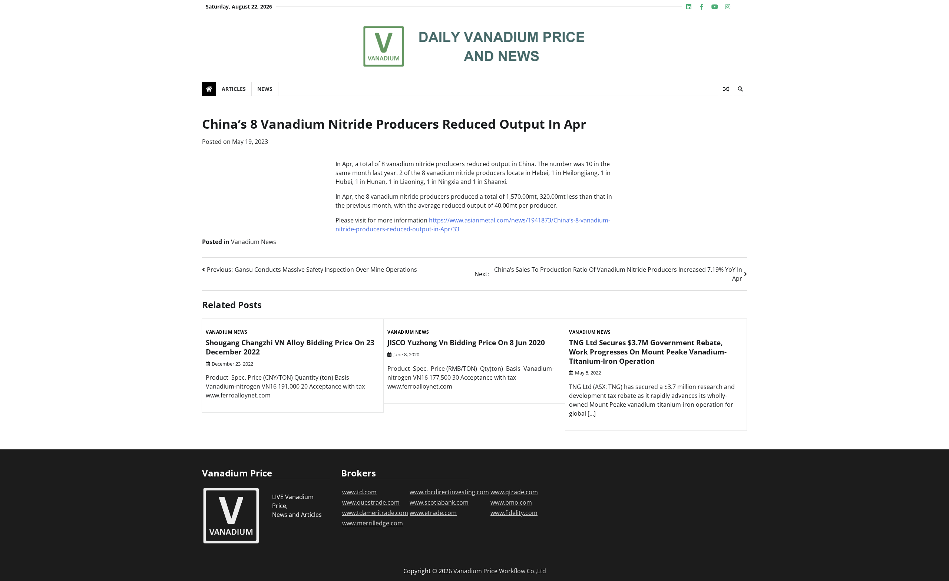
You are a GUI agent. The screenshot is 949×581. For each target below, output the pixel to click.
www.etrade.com (433, 513)
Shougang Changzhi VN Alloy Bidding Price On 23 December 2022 (290, 347)
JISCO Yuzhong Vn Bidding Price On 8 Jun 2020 (466, 342)
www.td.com (359, 492)
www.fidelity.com (514, 513)
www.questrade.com (371, 502)
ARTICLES (234, 88)
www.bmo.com (511, 502)
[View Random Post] (726, 89)
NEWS (264, 88)
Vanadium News (253, 242)
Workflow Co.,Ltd (522, 571)
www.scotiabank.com (439, 502)
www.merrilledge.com (372, 523)
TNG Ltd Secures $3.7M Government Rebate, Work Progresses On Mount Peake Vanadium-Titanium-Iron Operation (648, 352)
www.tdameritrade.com (375, 513)
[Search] (740, 89)
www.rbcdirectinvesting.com (449, 492)
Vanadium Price (475, 571)
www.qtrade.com (514, 492)
